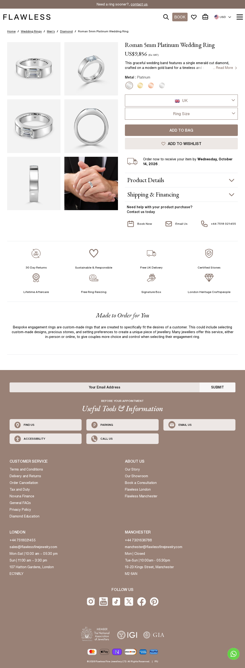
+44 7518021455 (23, 540)
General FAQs (20, 503)
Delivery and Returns (25, 476)
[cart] (206, 17)
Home (11, 31)
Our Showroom (136, 476)
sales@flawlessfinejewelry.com (33, 547)
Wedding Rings (31, 31)
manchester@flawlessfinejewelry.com (153, 547)
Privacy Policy (20, 509)
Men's (51, 31)
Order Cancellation (24, 482)
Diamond (66, 31)
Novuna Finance (22, 496)
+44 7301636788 (138, 540)
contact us (139, 4)
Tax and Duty (20, 489)
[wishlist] (194, 17)
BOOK (180, 17)
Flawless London (138, 489)
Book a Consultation (141, 482)
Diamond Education (24, 516)
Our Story (132, 469)
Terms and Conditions (26, 469)
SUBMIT (217, 387)
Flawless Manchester (141, 496)
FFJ (156, 661)
